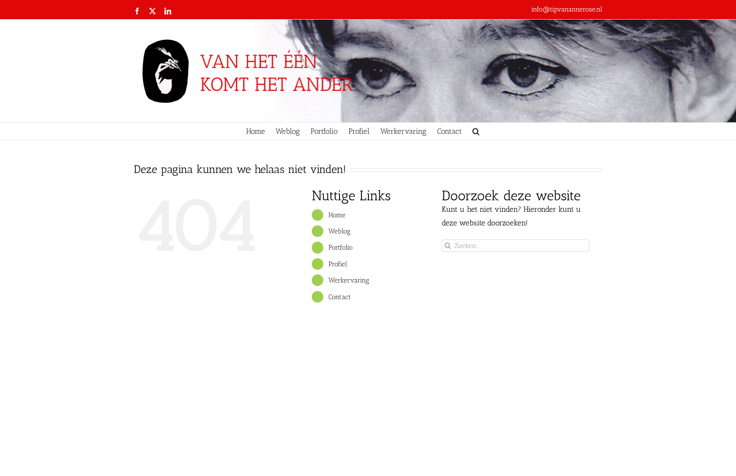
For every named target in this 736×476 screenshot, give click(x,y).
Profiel (337, 264)
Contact (339, 297)
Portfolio (340, 247)
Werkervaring (348, 280)
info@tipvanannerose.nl (566, 9)
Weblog (339, 231)
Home (336, 215)
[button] (476, 131)
